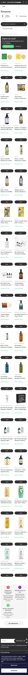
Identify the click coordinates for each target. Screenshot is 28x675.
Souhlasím (14, 670)
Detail (7, 77)
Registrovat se (8, 46)
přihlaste (8, 43)
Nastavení (14, 665)
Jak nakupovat (13, 623)
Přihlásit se (18, 46)
